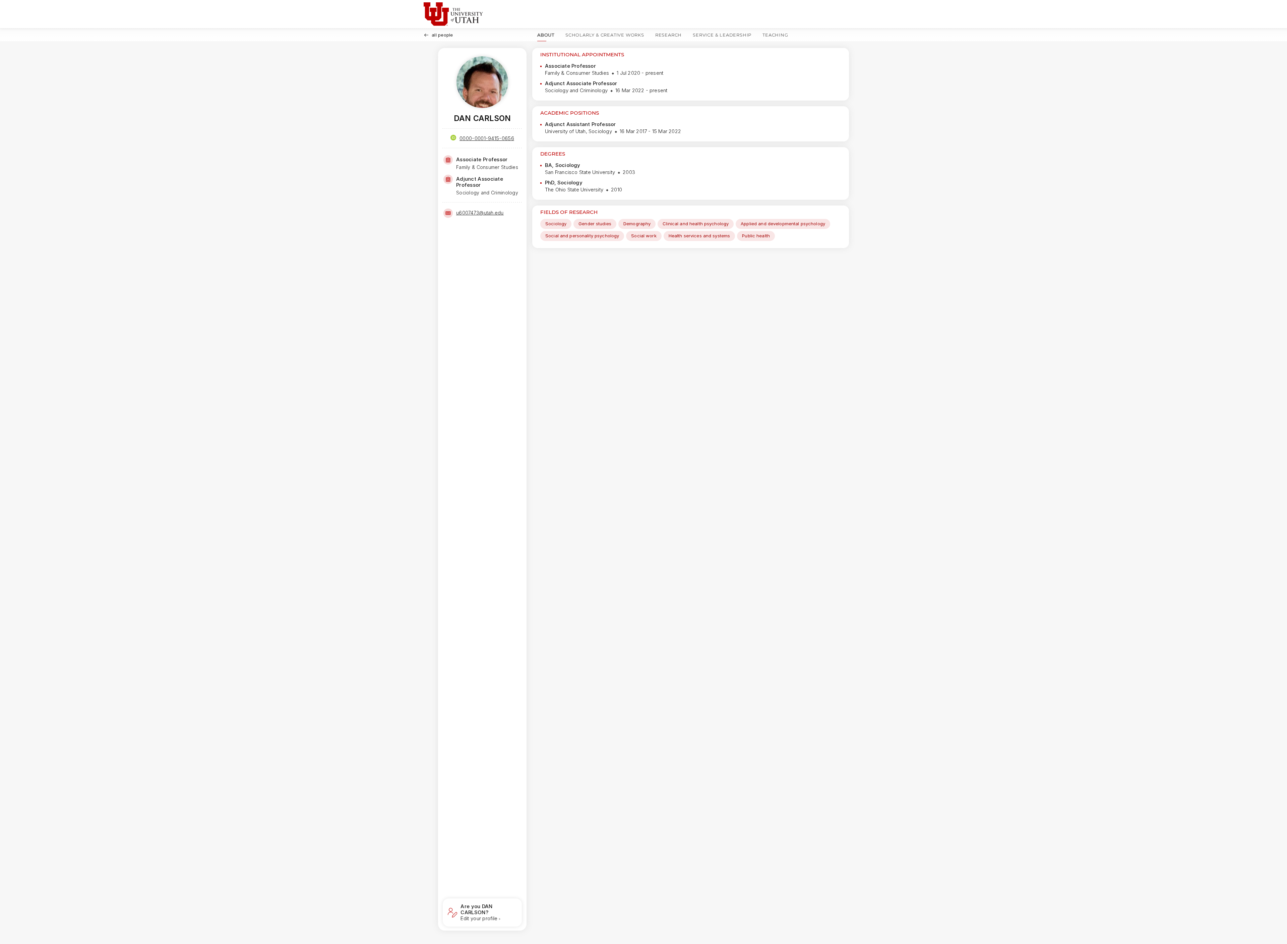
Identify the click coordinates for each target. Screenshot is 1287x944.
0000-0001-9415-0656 (486, 138)
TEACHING (775, 35)
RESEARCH (668, 35)
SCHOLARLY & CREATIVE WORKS (604, 35)
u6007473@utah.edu (480, 213)
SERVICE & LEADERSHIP (722, 35)
